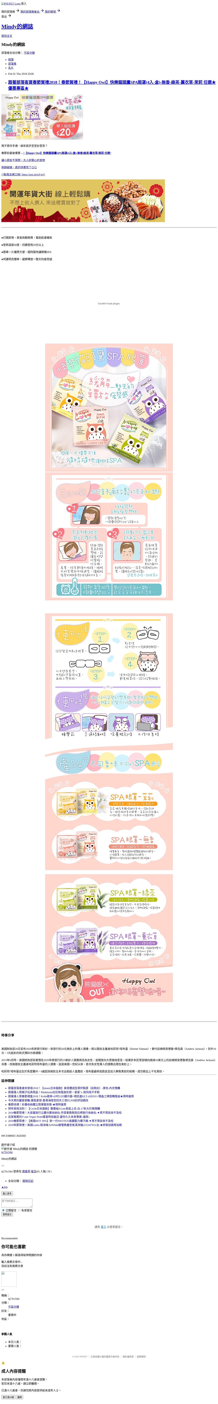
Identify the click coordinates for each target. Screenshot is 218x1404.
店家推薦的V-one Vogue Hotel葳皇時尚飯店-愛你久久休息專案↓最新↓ (49, 1116)
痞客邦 (26, 1171)
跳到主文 (6, 35)
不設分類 (29, 52)
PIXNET (83, 1356)
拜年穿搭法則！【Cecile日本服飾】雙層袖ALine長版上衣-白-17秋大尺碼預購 (54, 1108)
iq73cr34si (7, 1152)
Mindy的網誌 (17, 26)
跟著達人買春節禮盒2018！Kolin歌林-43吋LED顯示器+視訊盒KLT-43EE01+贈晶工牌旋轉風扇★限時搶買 (71, 1096)
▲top (4, 1187)
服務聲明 (141, 1356)
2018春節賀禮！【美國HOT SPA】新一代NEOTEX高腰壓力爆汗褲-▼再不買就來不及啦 (60, 1120)
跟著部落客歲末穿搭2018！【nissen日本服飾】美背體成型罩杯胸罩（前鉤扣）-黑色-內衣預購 (64, 1088)
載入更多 (7, 1193)
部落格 (12, 63)
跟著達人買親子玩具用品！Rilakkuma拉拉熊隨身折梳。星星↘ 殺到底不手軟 (54, 1092)
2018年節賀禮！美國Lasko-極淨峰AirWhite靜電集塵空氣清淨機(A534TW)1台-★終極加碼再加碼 (65, 1125)
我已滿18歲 (8, 1397)
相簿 (11, 59)
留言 (33, 1171)
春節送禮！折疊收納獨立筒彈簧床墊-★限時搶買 (37, 1104)
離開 (19, 1397)
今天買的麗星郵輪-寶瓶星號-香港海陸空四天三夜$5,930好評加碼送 (48, 1100)
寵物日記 (27, 1181)
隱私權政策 (128, 1356)
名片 (11, 67)
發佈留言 (7, 1214)
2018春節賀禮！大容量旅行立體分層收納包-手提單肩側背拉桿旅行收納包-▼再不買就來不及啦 (65, 1112)
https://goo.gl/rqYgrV (33, 174)
